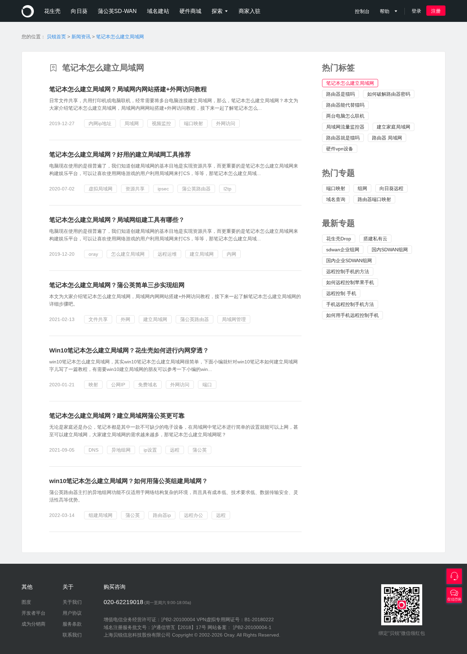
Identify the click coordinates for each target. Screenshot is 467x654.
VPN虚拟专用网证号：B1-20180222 (235, 619)
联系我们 (72, 635)
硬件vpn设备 (339, 148)
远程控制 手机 (341, 293)
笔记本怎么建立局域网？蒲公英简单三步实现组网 (117, 285)
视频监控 (161, 123)
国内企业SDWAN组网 (349, 260)
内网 (231, 254)
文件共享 (98, 319)
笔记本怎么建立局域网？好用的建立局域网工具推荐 (120, 154)
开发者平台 (33, 613)
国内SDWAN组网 (390, 249)
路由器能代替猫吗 (345, 105)
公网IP (118, 384)
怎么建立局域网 (128, 254)
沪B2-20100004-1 (252, 627)
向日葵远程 (391, 188)
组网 (362, 188)
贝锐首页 (56, 36)
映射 (93, 384)
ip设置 (150, 450)
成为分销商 (33, 624)
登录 (416, 11)
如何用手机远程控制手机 (352, 315)
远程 (174, 450)
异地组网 (121, 450)
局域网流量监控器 (345, 127)
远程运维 (167, 254)
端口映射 (335, 188)
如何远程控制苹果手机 (350, 282)
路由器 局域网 (387, 138)
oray (93, 254)
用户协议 (72, 613)
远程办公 (193, 515)
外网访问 (225, 123)
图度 (26, 602)
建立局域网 (202, 254)
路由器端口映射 (374, 199)
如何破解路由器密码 (388, 94)
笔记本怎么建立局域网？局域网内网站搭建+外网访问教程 (128, 89)
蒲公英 (199, 450)
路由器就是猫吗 (343, 138)
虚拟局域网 (100, 188)
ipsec (163, 188)
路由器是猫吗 (340, 94)
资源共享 (135, 188)
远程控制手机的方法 (347, 271)
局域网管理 (234, 319)
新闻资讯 (81, 36)
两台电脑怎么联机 (345, 116)
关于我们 (72, 602)
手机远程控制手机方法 (350, 304)
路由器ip (162, 515)
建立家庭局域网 (393, 127)
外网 (125, 319)
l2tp (227, 188)
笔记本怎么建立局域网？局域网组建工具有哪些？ (117, 219)
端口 (207, 384)
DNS (93, 450)
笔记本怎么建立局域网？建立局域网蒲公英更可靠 (117, 415)
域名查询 (335, 199)
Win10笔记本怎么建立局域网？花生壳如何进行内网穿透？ (129, 350)
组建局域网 (100, 515)
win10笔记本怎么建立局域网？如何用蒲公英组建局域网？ (128, 481)
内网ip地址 (100, 123)
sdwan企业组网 (342, 249)
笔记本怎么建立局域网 (120, 36)
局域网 (131, 123)
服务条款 (72, 624)
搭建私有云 (375, 238)
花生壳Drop (338, 238)
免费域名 (147, 384)
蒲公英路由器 (196, 188)
